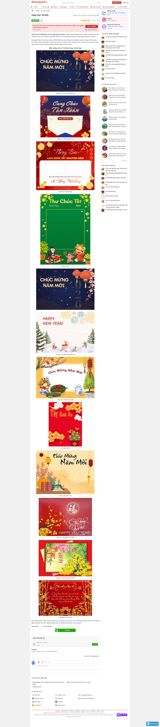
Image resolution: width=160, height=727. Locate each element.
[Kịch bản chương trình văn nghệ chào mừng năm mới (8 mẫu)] (103, 60)
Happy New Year (41, 651)
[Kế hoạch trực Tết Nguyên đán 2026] (103, 74)
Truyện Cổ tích (62, 695)
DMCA (102, 711)
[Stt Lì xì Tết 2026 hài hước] (103, 201)
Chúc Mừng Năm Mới (51, 651)
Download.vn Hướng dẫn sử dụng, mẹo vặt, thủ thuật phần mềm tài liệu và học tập (39, 2)
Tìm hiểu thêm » (37, 29)
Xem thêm (124, 160)
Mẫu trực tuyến (39, 698)
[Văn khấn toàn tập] (103, 42)
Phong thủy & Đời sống (87, 698)
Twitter (98, 711)
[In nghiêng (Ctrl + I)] (45, 662)
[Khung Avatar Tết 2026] (103, 196)
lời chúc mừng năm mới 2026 (85, 42)
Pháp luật (37, 702)
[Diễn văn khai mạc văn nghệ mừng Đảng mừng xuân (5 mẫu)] (103, 46)
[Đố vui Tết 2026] (103, 78)
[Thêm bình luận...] (68, 667)
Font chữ (60, 702)
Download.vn (32, 11)
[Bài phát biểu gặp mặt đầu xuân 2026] (103, 178)
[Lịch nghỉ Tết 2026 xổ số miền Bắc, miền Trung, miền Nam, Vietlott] (103, 205)
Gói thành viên (64, 711)
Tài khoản (57, 711)
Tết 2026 (33, 651)
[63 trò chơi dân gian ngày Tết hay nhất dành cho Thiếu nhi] (103, 169)
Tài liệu (37, 10)
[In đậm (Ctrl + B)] (42, 662)
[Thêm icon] (38, 662)
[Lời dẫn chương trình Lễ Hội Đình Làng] (103, 37)
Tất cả (36, 7)
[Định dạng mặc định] (49, 662)
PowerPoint (38, 705)
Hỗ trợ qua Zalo (92, 29)
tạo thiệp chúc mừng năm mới (58, 620)
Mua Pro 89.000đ (91, 26)
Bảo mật (83, 711)
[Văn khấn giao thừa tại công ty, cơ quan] (103, 210)
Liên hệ (88, 711)
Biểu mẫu (37, 695)
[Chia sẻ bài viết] (97, 20)
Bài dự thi (60, 698)
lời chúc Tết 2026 (76, 620)
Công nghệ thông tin (86, 695)
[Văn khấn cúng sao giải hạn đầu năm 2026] (103, 65)
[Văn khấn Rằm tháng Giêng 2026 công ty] (103, 55)
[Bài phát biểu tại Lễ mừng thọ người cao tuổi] (103, 183)
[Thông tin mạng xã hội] (122, 717)
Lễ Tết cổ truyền (45, 10)
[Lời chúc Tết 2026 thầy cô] (103, 187)
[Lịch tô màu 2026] (103, 69)
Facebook (93, 711)
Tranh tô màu (61, 705)
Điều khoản (77, 711)
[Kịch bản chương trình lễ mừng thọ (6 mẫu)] (103, 51)
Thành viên (117, 2)
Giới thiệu (71, 711)
